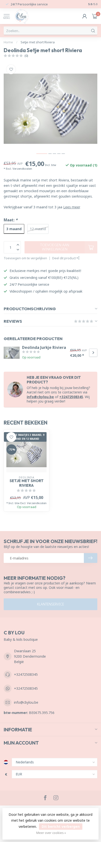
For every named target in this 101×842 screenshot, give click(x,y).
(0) (26, 56)
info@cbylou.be (40, 396)
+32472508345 (71, 396)
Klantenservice (50, 604)
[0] (94, 16)
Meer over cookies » (51, 833)
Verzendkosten (22, 168)
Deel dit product (64, 258)
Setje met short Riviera (38, 42)
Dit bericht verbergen (61, 826)
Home (8, 42)
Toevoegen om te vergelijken (25, 258)
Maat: (10, 220)
